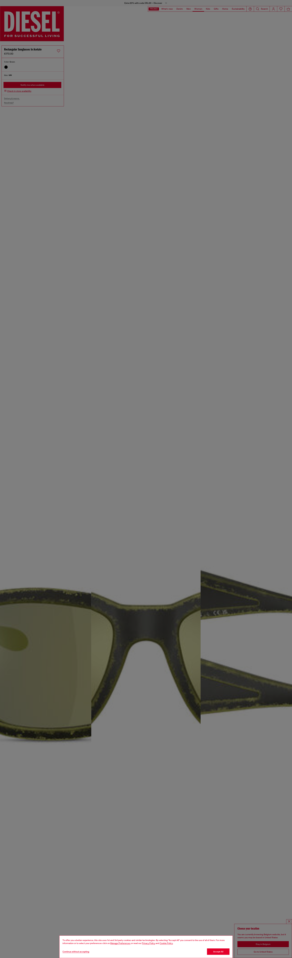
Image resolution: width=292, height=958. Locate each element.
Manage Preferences (120, 943)
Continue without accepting (76, 951)
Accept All (218, 951)
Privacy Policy (148, 943)
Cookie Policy (166, 943)
